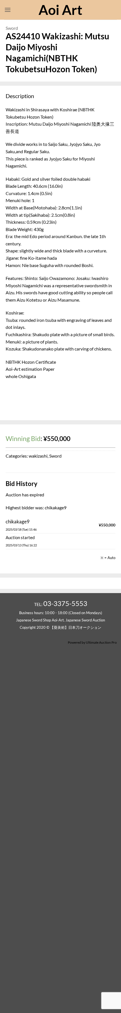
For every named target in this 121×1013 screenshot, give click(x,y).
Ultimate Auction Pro (101, 642)
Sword (12, 28)
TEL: (60, 604)
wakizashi (38, 455)
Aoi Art (60, 10)
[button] (7, 10)
